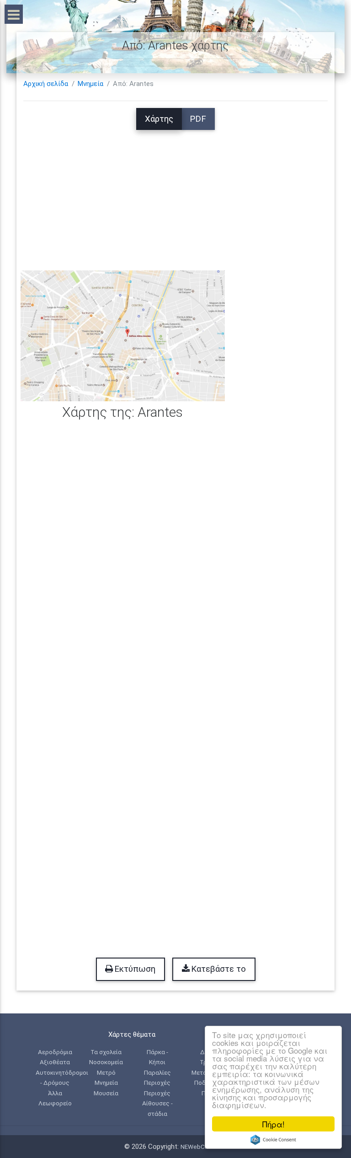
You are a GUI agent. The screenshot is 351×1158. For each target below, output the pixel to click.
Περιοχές (157, 1082)
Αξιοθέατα (55, 1062)
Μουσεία (106, 1093)
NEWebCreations (204, 1146)
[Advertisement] (175, 194)
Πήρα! (273, 1124)
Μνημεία (90, 84)
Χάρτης (159, 119)
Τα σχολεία (106, 1052)
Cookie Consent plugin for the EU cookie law (273, 1140)
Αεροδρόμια (55, 1052)
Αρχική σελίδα (45, 84)
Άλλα (55, 1093)
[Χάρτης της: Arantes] (123, 335)
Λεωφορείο (55, 1103)
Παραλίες (157, 1072)
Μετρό (106, 1072)
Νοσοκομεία (106, 1062)
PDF (198, 119)
